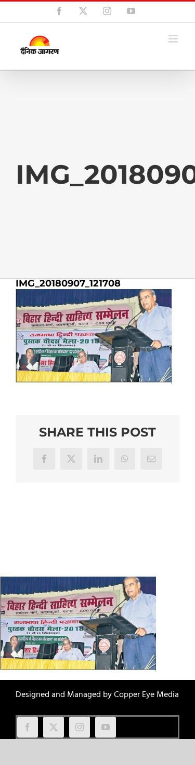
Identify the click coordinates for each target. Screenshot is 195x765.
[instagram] (79, 727)
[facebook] (27, 727)
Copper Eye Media (146, 695)
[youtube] (105, 727)
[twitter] (53, 727)
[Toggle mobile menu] (173, 38)
